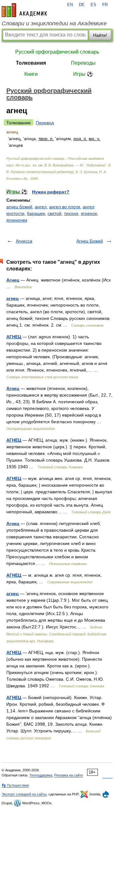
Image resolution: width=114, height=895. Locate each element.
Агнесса (24, 240)
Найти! (100, 35)
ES (93, 5)
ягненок (89, 213)
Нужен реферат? (50, 191)
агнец (12, 298)
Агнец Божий (89, 240)
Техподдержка (40, 775)
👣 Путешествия (15, 785)
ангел (41, 206)
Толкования (31, 63)
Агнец (12, 279)
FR (105, 5)
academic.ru (24, 10)
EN (70, 5)
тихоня (71, 213)
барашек (36, 213)
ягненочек (16, 220)
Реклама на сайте (68, 775)
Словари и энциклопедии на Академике (54, 23)
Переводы (83, 63)
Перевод (45, 122)
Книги (31, 74)
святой (54, 213)
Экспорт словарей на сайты (24, 794)
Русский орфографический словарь (57, 52)
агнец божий (19, 206)
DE (82, 5)
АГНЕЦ (13, 336)
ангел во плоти (64, 206)
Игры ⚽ (83, 74)
